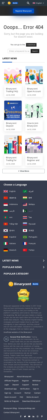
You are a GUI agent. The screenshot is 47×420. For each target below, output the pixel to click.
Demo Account (33, 397)
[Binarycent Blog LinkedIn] (32, 417)
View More (24, 171)
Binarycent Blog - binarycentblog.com (19, 408)
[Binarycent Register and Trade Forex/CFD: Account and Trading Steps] (34, 144)
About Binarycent (24, 376)
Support (25, 384)
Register (25, 380)
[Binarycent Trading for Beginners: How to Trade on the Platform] (13, 144)
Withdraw (36, 380)
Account (17, 393)
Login (6, 384)
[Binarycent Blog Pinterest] (41, 417)
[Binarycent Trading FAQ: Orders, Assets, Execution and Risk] (13, 76)
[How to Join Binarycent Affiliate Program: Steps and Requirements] (34, 110)
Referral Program (11, 401)
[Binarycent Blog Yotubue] (28, 417)
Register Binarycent (23, 11)
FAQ (21, 397)
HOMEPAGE (31, 45)
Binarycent (8, 376)
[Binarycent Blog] (23, 286)
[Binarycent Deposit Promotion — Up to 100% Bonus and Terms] (13, 110)
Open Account (10, 397)
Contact (37, 393)
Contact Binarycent (12, 412)
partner (28, 393)
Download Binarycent (31, 401)
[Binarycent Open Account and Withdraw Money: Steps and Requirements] (34, 76)
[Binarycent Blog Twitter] (24, 417)
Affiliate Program (11, 380)
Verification (25, 389)
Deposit (15, 384)
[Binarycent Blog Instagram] (36, 417)
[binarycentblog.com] (12, 3)
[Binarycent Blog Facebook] (19, 417)
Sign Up (7, 393)
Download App (10, 389)
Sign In (36, 389)
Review (35, 384)
